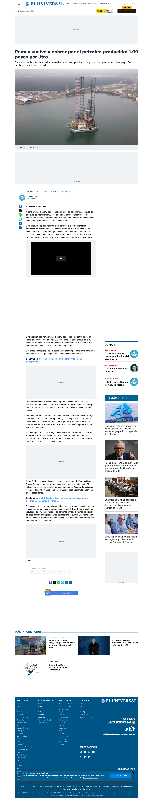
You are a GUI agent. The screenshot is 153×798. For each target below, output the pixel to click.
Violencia (70, 786)
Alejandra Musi (112, 378)
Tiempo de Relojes (45, 720)
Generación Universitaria (64, 718)
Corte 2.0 (20, 706)
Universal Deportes (24, 747)
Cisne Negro (42, 723)
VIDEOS (74, 4)
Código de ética (59, 786)
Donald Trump (22, 728)
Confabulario (22, 755)
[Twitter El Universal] (89, 752)
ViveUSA (62, 731)
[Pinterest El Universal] (85, 757)
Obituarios (63, 714)
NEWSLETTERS (93, 4)
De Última (42, 712)
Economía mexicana (60, 572)
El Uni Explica (22, 717)
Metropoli (20, 731)
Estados (20, 733)
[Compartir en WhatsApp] (20, 215)
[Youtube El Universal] (93, 752)
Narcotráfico (22, 736)
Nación (19, 704)
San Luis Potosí (86, 717)
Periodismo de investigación (22, 713)
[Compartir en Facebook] (20, 206)
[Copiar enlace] (20, 223)
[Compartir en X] (20, 210)
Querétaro (84, 714)
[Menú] (19, 4)
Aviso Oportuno (65, 709)
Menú (19, 768)
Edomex (83, 704)
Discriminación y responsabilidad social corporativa (117, 356)
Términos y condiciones (72, 789)
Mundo (19, 725)
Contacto (86, 789)
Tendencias (21, 758)
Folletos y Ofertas (66, 706)
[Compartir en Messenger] (20, 219)
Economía (21, 744)
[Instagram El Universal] (81, 757)
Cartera (29, 192)
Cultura (20, 752)
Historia (106, 786)
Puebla (82, 709)
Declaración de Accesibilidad (121, 786)
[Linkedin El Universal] (89, 757)
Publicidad (80, 786)
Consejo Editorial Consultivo (41, 786)
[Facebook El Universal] (85, 752)
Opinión (110, 344)
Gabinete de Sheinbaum (22, 721)
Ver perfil (32, 198)
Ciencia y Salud (23, 760)
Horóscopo (63, 739)
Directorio (24, 786)
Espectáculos (22, 749)
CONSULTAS (104, 4)
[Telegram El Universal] (81, 752)
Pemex (34, 572)
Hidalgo (83, 712)
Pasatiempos (64, 736)
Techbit (20, 766)
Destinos (41, 714)
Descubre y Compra (67, 704)
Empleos (62, 712)
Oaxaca (83, 706)
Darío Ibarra (110, 350)
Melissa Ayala (111, 365)
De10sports (63, 725)
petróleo (44, 572)
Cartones (20, 741)
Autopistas (42, 717)
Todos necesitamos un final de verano (116, 383)
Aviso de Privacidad (93, 786)
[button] (126, 11)
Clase (40, 704)
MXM (68, 4)
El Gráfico (63, 723)
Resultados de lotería (64, 743)
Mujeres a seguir (23, 709)
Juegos (61, 733)
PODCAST (82, 4)
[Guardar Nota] (20, 227)
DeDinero (62, 728)
